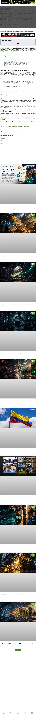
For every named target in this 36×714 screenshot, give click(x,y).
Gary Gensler (18, 122)
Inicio (4, 713)
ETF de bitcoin (3, 122)
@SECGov (8, 78)
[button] (34, 40)
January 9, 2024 (21, 83)
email (2, 500)
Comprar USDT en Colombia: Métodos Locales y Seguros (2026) (14, 325)
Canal (25, 713)
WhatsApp (4, 137)
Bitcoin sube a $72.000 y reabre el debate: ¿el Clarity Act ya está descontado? (17, 439)
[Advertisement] (18, 149)
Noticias (28, 19)
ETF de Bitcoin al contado (11, 122)
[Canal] (25, 712)
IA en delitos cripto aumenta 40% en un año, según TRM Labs (14, 269)
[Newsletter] (32, 712)
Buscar (11, 713)
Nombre (2, 496)
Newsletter (32, 713)
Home (1, 31)
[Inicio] (4, 712)
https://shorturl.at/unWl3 (17, 127)
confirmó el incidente (20, 69)
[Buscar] (11, 712)
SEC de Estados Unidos (25, 122)
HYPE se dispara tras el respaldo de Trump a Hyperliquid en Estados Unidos (17, 382)
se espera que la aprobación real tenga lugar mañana (18, 46)
